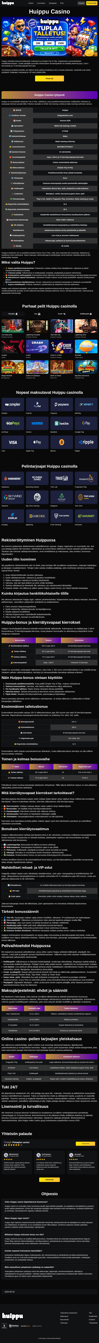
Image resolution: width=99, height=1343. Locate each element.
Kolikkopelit (84, 314)
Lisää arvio (85, 1143)
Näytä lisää (49, 1179)
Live (35, 314)
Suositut (11, 314)
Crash (60, 314)
